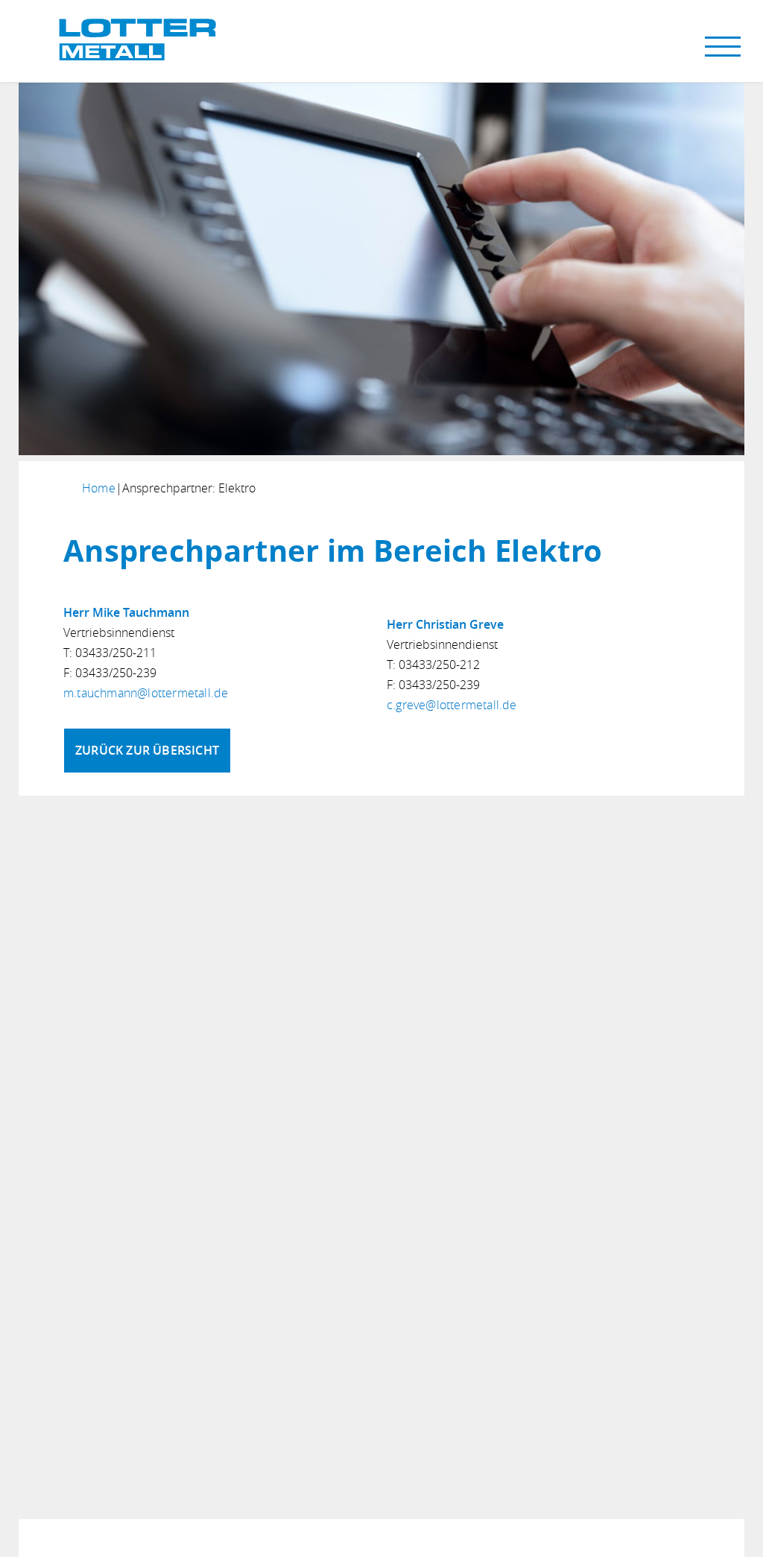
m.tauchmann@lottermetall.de (145, 693)
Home (98, 488)
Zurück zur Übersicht (147, 750)
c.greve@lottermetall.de (452, 705)
